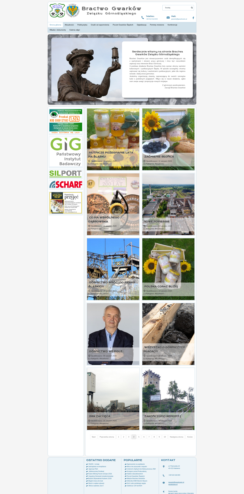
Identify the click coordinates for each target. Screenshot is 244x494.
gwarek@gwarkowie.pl (179, 19)
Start (94, 437)
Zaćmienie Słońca (159, 156)
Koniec (190, 437)
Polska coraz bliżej (161, 286)
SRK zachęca (99, 416)
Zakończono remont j (162, 416)
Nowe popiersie (157, 221)
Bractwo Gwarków (111, 8)
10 (165, 437)
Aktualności (104, 164)
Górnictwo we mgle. (106, 351)
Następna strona (176, 437)
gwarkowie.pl (173, 484)
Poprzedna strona (107, 437)
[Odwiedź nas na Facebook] (193, 17)
